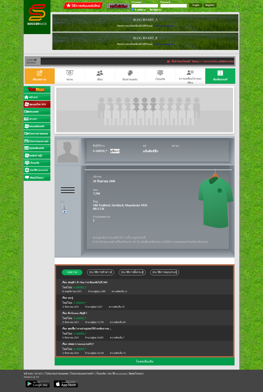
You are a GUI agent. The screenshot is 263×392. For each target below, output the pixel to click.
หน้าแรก (28, 373)
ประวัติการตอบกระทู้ (164, 272)
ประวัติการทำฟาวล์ (100, 272)
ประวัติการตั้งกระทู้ (132, 272)
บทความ (72, 272)
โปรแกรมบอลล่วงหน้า (82, 373)
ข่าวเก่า (39, 373)
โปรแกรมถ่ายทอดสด (56, 373)
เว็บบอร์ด (101, 373)
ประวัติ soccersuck (117, 373)
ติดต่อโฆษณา (136, 373)
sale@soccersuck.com (163, 25)
